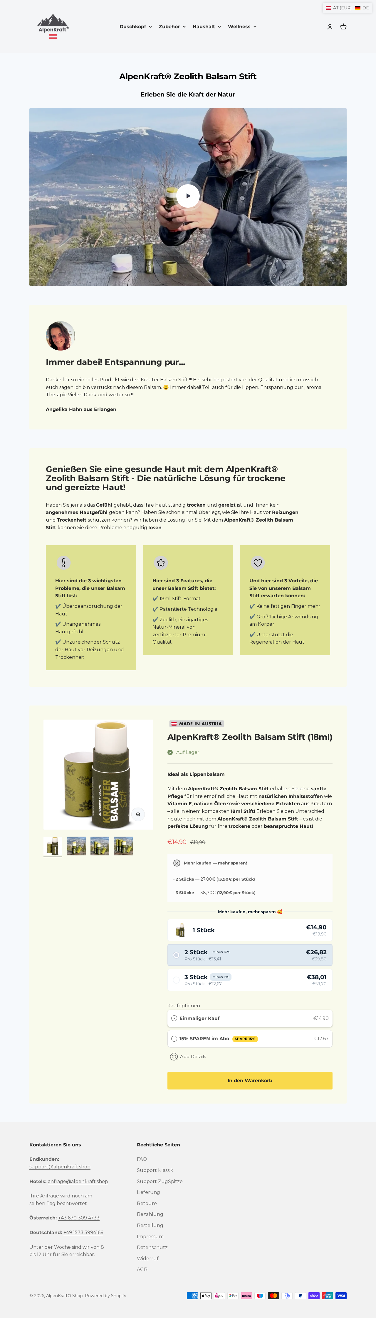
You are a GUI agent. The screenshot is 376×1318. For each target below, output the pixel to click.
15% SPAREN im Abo (217, 1038)
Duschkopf (133, 26)
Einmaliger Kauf (199, 1018)
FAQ (142, 1159)
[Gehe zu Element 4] (123, 847)
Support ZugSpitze (160, 1181)
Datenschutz (152, 1247)
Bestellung (150, 1225)
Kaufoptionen (183, 1006)
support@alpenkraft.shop (59, 1167)
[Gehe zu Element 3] (99, 847)
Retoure (147, 1203)
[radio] (174, 1018)
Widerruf (148, 1258)
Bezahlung (150, 1214)
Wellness (239, 26)
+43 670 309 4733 (79, 1218)
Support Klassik (155, 1170)
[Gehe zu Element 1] (52, 847)
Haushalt (204, 26)
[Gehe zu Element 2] (76, 847)
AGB (142, 1269)
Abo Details (193, 1056)
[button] (250, 930)
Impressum (150, 1236)
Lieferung (148, 1192)
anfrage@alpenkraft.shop (78, 1181)
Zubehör (169, 26)
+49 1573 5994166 (83, 1232)
